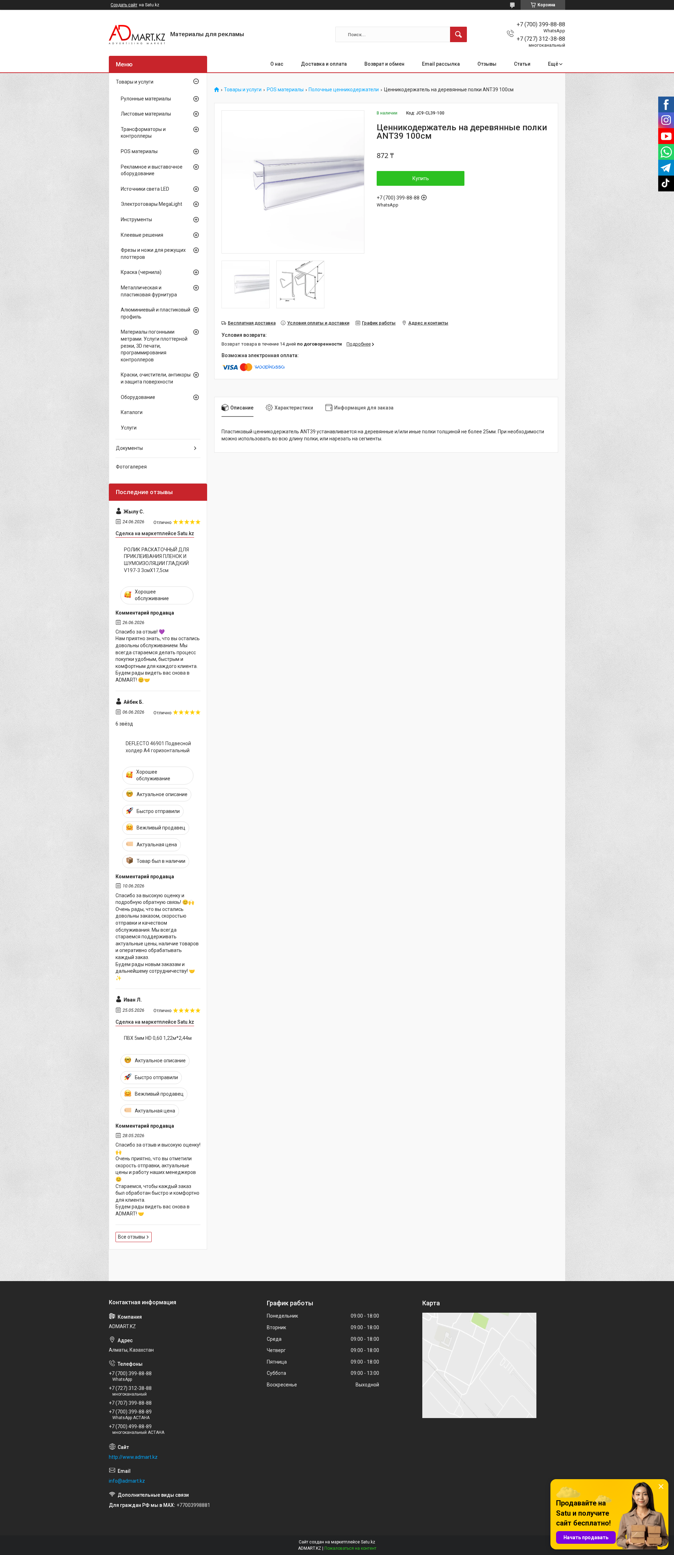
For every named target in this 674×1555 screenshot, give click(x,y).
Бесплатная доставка (252, 323)
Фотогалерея (131, 467)
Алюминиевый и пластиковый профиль (155, 313)
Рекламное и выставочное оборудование (152, 170)
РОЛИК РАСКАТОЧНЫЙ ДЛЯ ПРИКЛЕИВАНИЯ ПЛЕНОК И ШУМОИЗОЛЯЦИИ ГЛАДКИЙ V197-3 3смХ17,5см (156, 560)
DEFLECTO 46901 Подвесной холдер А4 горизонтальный (158, 747)
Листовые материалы (146, 114)
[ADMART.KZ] (137, 34)
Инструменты (136, 219)
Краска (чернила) (141, 272)
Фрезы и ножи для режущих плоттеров (153, 253)
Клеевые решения (142, 235)
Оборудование (138, 397)
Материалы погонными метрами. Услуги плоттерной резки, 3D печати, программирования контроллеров (154, 345)
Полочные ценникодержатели (344, 89)
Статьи (522, 64)
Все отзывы (131, 1237)
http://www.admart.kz (133, 1457)
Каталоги (132, 412)
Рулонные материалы (146, 98)
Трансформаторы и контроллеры (143, 132)
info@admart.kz (127, 1481)
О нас (276, 64)
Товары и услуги (243, 89)
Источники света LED (145, 189)
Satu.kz (368, 1542)
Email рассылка (441, 64)
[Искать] (458, 34)
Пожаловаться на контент (350, 1548)
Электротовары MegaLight (151, 204)
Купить (420, 178)
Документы (129, 448)
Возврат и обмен (384, 64)
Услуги (129, 428)
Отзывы (486, 64)
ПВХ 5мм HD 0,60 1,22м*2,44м (158, 1038)
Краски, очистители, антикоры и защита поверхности (156, 378)
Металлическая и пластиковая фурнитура (149, 291)
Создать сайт (124, 4)
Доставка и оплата (324, 64)
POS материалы (285, 89)
